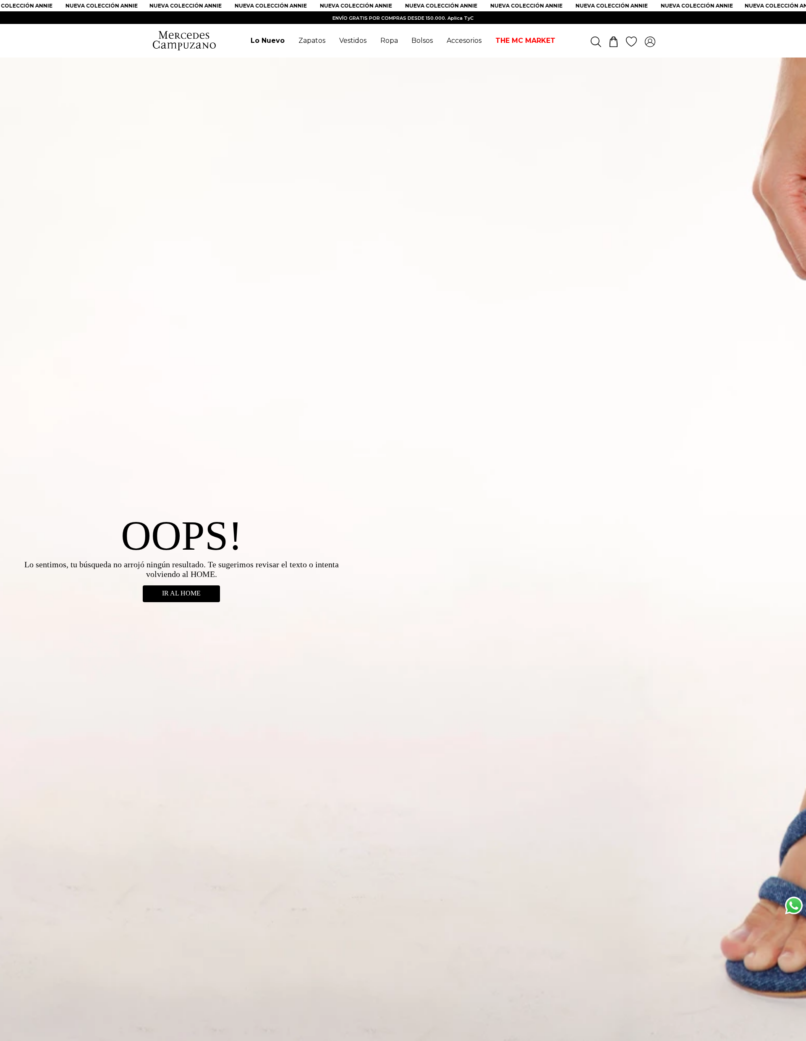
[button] (794, 965)
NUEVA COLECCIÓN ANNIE (93, 6)
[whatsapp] (793, 906)
